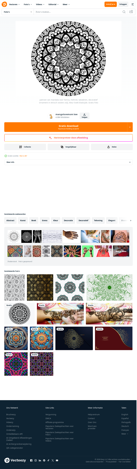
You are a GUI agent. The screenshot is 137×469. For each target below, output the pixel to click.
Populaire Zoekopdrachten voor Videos (59, 438)
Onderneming (12, 425)
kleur (55, 220)
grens (44, 220)
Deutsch (123, 425)
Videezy (9, 421)
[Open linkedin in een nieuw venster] (40, 459)
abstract (10, 220)
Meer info (10, 162)
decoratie (68, 220)
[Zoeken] (122, 11)
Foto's (27, 4)
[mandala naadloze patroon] (69, 287)
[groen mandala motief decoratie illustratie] (107, 287)
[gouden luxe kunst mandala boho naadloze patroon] (39, 287)
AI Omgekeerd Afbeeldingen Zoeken (15, 437)
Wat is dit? (23, 156)
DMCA (47, 417)
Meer (65, 4)
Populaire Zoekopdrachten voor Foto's (59, 432)
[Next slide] (126, 220)
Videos (39, 4)
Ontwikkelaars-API (14, 432)
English (123, 413)
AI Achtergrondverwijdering (18, 442)
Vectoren (13, 4)
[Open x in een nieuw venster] (53, 459)
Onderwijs (10, 429)
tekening (98, 220)
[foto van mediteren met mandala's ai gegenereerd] (15, 337)
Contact (89, 417)
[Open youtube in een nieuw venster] (57, 459)
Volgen (83, 117)
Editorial (52, 4)
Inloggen (121, 4)
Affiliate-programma (54, 421)
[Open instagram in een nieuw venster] (36, 459)
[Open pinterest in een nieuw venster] (44, 459)
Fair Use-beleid (122, 460)
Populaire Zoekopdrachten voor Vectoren (59, 426)
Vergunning (50, 413)
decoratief (83, 220)
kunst (23, 220)
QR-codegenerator (14, 446)
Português (124, 421)
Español (123, 417)
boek (33, 220)
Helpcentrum (92, 413)
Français (123, 429)
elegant (111, 220)
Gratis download (67, 127)
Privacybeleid (109, 460)
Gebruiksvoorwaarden (93, 460)
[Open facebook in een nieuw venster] (31, 459)
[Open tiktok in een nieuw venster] (48, 459)
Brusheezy (10, 413)
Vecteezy (10, 417)
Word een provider (90, 426)
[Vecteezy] (4, 4)
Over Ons (90, 421)
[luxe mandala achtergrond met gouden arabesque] (73, 337)
